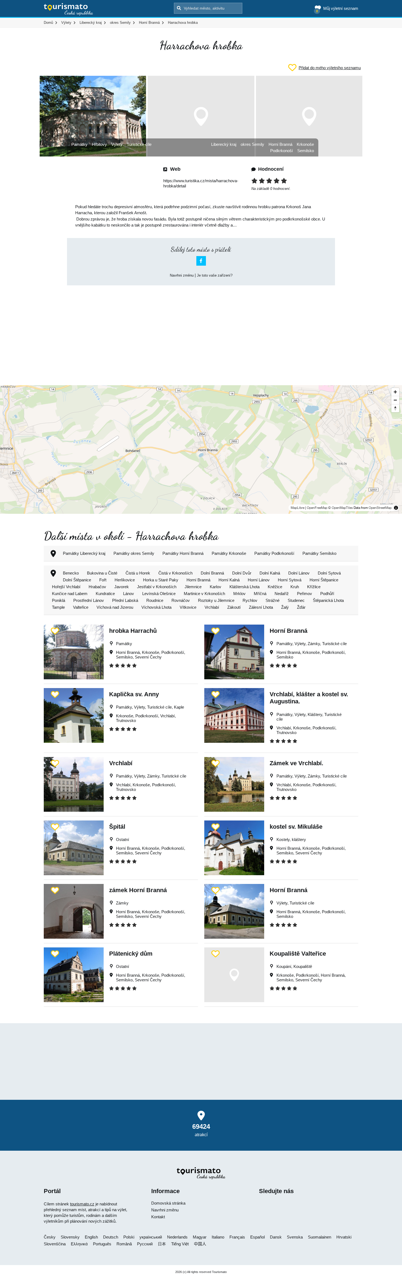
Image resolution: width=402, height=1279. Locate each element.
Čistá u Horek (138, 573)
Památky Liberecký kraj (84, 553)
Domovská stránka (168, 1203)
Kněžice (275, 586)
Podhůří (327, 593)
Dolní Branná (212, 573)
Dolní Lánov (299, 573)
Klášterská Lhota (244, 586)
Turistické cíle (139, 144)
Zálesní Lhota (261, 607)
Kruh (294, 586)
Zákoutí (234, 607)
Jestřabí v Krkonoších (156, 586)
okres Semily (252, 144)
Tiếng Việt (180, 1244)
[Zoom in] (395, 392)
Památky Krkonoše (229, 553)
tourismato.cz (82, 1204)
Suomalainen (319, 1237)
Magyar (199, 1237)
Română (124, 1244)
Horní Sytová (289, 580)
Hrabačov (97, 586)
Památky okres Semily (133, 553)
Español (257, 1237)
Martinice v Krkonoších (204, 593)
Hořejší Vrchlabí (66, 586)
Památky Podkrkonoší (274, 553)
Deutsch (110, 1237)
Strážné (272, 600)
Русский (145, 1244)
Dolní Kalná (270, 573)
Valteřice (80, 607)
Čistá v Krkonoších (175, 573)
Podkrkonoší (281, 151)
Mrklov (239, 593)
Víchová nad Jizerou (115, 607)
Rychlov (250, 600)
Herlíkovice (125, 580)
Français (237, 1237)
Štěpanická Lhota (328, 600)
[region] (201, 449)
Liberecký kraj (223, 144)
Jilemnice (193, 586)
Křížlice (314, 586)
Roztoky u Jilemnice (216, 600)
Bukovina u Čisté (102, 573)
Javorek (121, 586)
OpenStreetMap (380, 508)
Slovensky (70, 1237)
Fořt (102, 580)
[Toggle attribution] (396, 507)
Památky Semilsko (319, 553)
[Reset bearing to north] (395, 408)
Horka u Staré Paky (160, 580)
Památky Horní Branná (182, 553)
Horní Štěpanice (324, 580)
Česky (50, 1237)
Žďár (301, 607)
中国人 (200, 1244)
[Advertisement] (201, 330)
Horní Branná (280, 144)
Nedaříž (282, 593)
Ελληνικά (79, 1244)
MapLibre (297, 508)
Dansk (276, 1237)
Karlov (215, 586)
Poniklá (58, 600)
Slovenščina (55, 1244)
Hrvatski (343, 1237)
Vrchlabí (212, 607)
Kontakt (158, 1216)
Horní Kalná (229, 580)
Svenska (295, 1237)
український (150, 1237)
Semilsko (305, 151)
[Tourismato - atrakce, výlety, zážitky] (68, 9)
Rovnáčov (180, 600)
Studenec (296, 600)
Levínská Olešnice (159, 593)
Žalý (285, 607)
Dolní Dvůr (241, 573)
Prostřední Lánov (88, 600)
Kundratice (105, 593)
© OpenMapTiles (340, 508)
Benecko (71, 573)
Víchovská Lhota (156, 607)
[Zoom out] (395, 400)
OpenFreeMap (317, 508)
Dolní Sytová (329, 573)
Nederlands (177, 1237)
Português (102, 1244)
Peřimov (304, 593)
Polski (128, 1237)
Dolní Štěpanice (77, 580)
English (91, 1237)
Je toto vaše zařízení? (214, 275)
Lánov (128, 593)
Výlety (117, 144)
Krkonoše (305, 144)
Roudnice (154, 600)
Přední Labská (125, 600)
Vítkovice (188, 607)
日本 (162, 1244)
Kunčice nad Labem (70, 593)
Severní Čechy (148, 657)
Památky (79, 144)
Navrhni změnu (182, 275)
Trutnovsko (126, 720)
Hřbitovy (99, 144)
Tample (58, 607)
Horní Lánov (259, 580)
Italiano (218, 1237)
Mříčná (260, 593)
